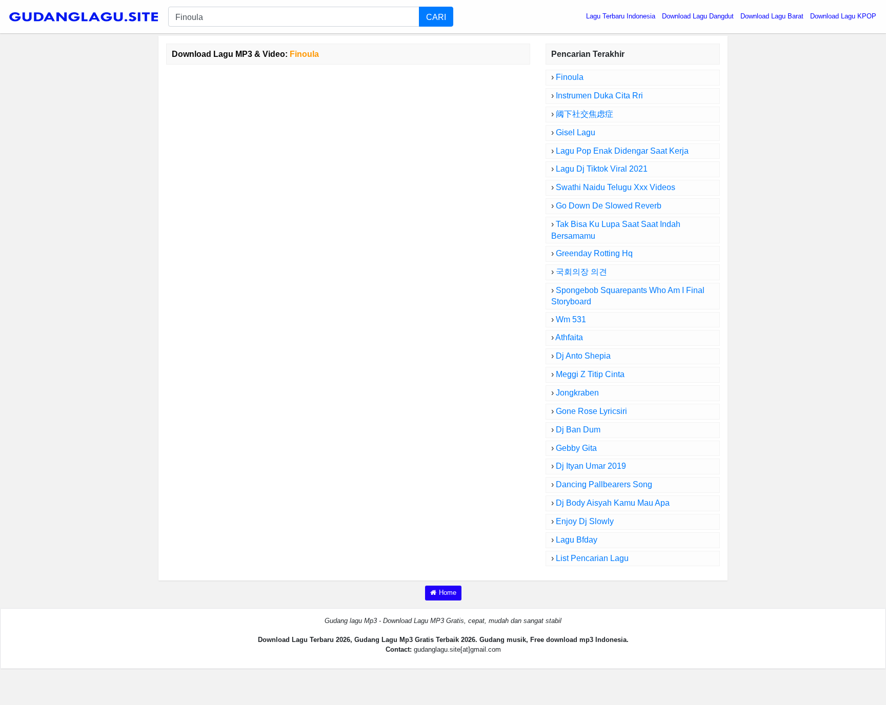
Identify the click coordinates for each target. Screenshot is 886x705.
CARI (436, 17)
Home (447, 592)
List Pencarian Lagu (592, 558)
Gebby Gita (576, 448)
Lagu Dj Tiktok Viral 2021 (602, 168)
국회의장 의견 (581, 271)
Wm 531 (571, 319)
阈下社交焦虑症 (584, 114)
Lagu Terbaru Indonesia (620, 16)
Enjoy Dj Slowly (585, 521)
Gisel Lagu (575, 132)
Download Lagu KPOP (843, 16)
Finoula (569, 77)
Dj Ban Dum (578, 429)
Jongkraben (577, 392)
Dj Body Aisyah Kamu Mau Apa (613, 503)
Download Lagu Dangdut (698, 16)
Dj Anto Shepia (583, 355)
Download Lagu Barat (771, 16)
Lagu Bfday (576, 539)
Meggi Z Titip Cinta (590, 374)
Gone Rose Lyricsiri (591, 411)
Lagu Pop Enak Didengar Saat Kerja (622, 151)
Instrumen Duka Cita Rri (599, 95)
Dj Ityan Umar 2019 (591, 466)
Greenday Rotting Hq (594, 253)
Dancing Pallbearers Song (604, 484)
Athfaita (569, 337)
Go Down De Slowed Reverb (608, 205)
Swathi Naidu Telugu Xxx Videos (615, 187)
